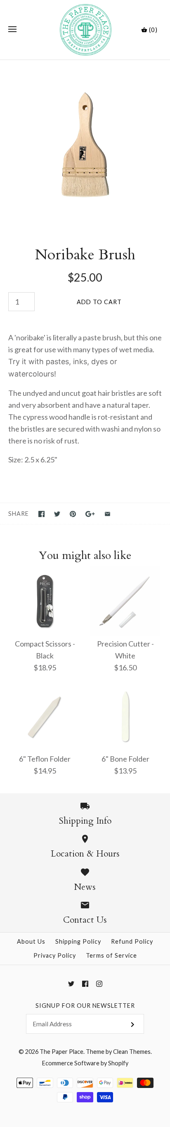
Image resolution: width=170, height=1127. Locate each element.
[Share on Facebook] (41, 514)
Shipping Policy (78, 941)
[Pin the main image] (73, 514)
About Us (31, 941)
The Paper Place (61, 1051)
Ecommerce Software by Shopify (85, 1063)
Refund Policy (132, 941)
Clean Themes (132, 1051)
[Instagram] (99, 984)
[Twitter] (71, 984)
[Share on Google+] (90, 514)
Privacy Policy (54, 955)
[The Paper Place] (85, 29)
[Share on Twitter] (57, 514)
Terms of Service (111, 955)
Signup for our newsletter (85, 1005)
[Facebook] (85, 984)
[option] (85, 144)
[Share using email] (107, 514)
